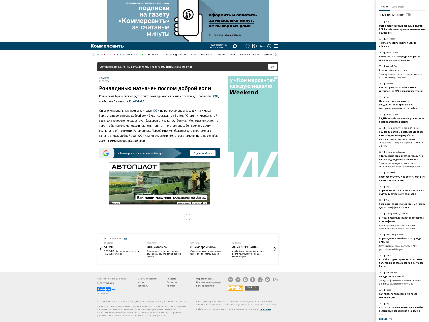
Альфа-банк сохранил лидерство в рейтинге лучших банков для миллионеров (249, 254)
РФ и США (153, 54)
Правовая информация (209, 282)
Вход (262, 46)
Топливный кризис (226, 54)
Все (125, 238)
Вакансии (172, 282)
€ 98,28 (110, 54)
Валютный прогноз (249, 54)
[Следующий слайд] (275, 249)
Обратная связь (205, 278)
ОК (272, 66)
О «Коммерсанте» (148, 278)
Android (171, 285)
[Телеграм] (230, 279)
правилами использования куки (171, 67)
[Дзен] (245, 279)
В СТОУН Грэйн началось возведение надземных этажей (122, 252)
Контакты (143, 285)
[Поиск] (269, 46)
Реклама (171, 278)
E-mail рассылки (205, 285)
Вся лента (385, 319)
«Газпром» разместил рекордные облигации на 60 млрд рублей (206, 252)
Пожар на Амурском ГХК (174, 54)
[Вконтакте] (237, 279)
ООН (215, 96)
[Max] (267, 279)
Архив (141, 282)
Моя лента (397, 7)
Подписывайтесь (202, 153)
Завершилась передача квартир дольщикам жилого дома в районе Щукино (164, 254)
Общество (104, 77)
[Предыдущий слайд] (100, 249)
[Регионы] (247, 46)
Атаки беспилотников (201, 54)
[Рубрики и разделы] (275, 46)
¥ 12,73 (120, 54)
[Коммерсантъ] (107, 46)
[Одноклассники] (252, 279)
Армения (268, 54)
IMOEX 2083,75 (134, 54)
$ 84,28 (100, 54)
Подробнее (265, 309)
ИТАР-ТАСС (137, 101)
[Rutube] (260, 279)
